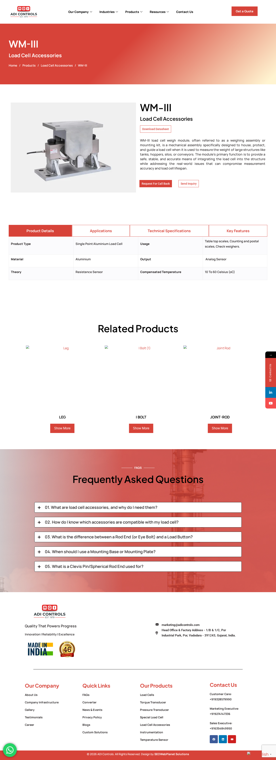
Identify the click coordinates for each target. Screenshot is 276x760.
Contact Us (184, 12)
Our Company (78, 12)
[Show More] (61, 378)
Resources (157, 12)
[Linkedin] (223, 739)
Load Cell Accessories (57, 65)
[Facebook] (214, 739)
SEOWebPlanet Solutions (171, 754)
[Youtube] (232, 739)
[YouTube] (270, 403)
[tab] (40, 231)
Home (13, 65)
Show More (59, 428)
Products (132, 12)
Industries (107, 12)
